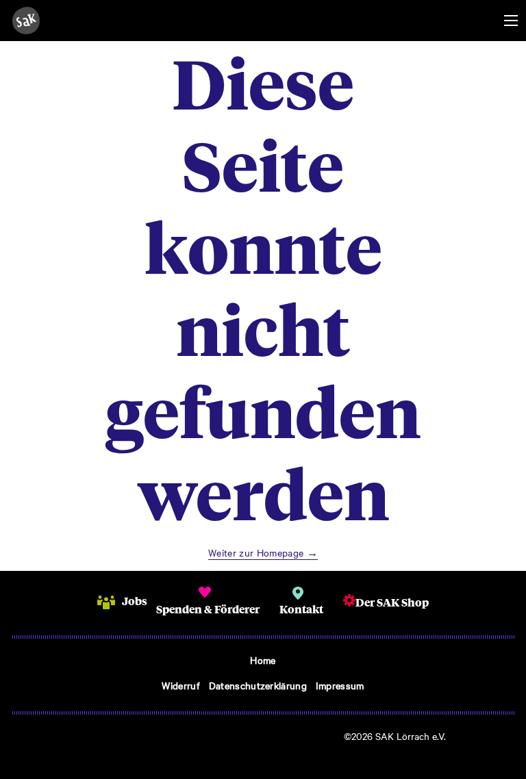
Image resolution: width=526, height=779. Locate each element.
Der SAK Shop (392, 602)
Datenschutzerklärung (258, 685)
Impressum (340, 685)
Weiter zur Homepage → (263, 552)
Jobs (134, 601)
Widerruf (181, 685)
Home (262, 660)
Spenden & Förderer (208, 609)
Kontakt (301, 609)
